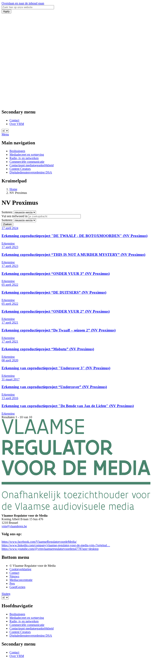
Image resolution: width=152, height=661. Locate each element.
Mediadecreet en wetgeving (27, 154)
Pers (12, 583)
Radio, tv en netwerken (24, 158)
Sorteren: (7, 212)
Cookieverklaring (20, 569)
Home (13, 189)
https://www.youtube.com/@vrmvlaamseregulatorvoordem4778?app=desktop (50, 549)
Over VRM (17, 124)
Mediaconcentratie (21, 580)
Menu (5, 134)
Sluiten (6, 593)
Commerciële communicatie (27, 161)
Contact (14, 120)
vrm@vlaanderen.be (14, 526)
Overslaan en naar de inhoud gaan (23, 3)
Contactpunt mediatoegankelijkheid (32, 165)
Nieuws (14, 576)
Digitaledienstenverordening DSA (31, 172)
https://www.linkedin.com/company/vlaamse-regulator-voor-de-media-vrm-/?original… (56, 545)
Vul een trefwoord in (15, 216)
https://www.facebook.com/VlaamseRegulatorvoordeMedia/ (39, 541)
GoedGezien (17, 587)
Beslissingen (17, 151)
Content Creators (20, 168)
